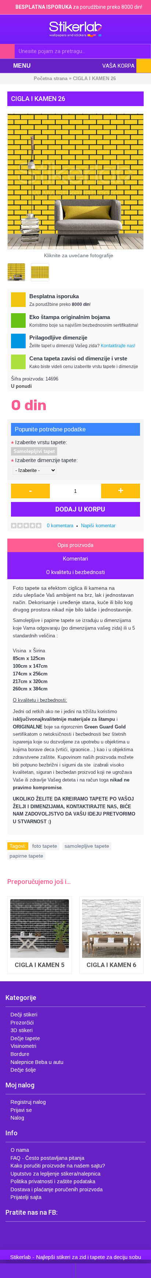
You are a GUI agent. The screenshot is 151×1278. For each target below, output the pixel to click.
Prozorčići (22, 1023)
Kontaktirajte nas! (118, 345)
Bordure (20, 1054)
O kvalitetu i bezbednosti (75, 572)
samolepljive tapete (87, 846)
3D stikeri (22, 1030)
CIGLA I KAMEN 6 (111, 964)
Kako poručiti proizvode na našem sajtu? (58, 1166)
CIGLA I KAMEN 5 (40, 964)
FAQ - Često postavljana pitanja (47, 1158)
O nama (20, 1150)
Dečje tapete (25, 1038)
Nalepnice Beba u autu (37, 1062)
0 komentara (60, 525)
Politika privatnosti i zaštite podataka (53, 1181)
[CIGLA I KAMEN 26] (75, 181)
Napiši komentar (98, 525)
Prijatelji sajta (26, 1197)
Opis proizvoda (75, 545)
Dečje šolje (23, 1070)
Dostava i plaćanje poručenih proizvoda (57, 1189)
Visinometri (23, 1046)
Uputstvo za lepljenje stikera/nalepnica (55, 1174)
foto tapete (44, 846)
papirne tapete (26, 856)
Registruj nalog (28, 1102)
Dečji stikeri (24, 1014)
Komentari (75, 558)
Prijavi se (21, 1110)
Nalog (17, 1118)
